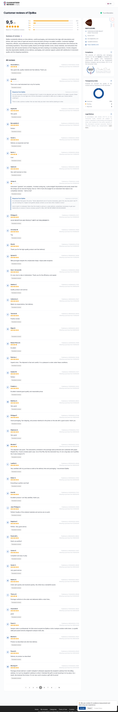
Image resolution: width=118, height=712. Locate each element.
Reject (90, 708)
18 (59, 687)
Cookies (71, 709)
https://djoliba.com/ (93, 44)
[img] (21, 36)
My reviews (44, 709)
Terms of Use (63, 709)
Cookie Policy (98, 708)
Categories (53, 709)
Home (36, 709)
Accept (82, 708)
